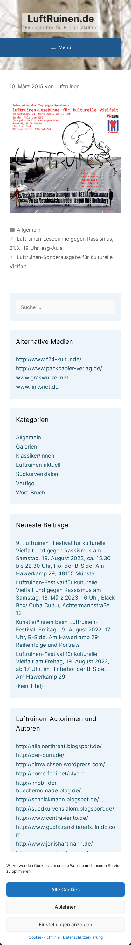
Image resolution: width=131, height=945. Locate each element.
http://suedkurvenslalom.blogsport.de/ (65, 808)
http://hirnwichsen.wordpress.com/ (60, 764)
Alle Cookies (65, 889)
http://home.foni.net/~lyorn (50, 773)
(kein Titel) (29, 686)
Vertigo (25, 483)
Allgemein (28, 230)
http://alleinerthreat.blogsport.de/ (59, 746)
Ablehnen (66, 907)
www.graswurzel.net (42, 377)
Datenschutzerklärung (83, 937)
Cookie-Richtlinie (44, 937)
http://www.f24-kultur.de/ (48, 359)
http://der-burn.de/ (40, 755)
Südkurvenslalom (38, 474)
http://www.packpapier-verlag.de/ (59, 368)
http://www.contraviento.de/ (52, 818)
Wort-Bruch (30, 492)
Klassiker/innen (35, 455)
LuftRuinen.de (61, 18)
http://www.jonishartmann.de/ (54, 843)
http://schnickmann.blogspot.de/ (57, 799)
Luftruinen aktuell (38, 465)
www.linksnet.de (37, 387)
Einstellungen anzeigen (65, 924)
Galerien (26, 447)
